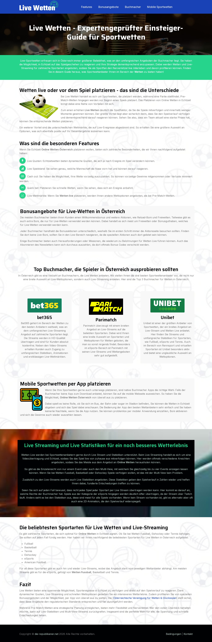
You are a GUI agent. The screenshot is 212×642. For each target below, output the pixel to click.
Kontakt (188, 633)
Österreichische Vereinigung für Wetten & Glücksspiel (144, 598)
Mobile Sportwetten (159, 7)
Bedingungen (173, 633)
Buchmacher (133, 7)
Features (86, 7)
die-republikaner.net (46, 633)
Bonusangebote (108, 7)
